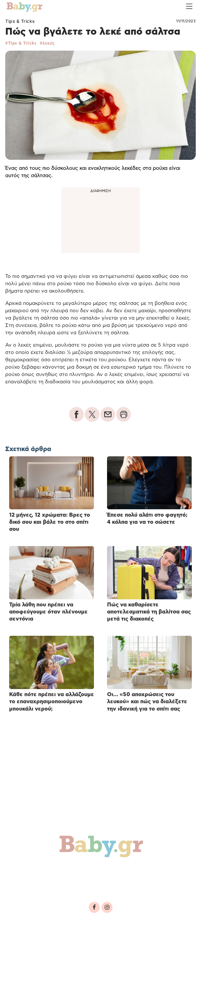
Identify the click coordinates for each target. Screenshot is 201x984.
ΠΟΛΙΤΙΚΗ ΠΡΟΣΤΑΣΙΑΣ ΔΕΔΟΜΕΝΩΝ (104, 942)
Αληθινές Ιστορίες (37, 881)
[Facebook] (94, 907)
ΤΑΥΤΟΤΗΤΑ (21, 942)
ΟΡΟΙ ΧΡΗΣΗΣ (51, 942)
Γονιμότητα (27, 870)
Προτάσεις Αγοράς (135, 881)
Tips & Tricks (20, 21)
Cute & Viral (85, 881)
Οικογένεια (131, 870)
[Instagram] (107, 907)
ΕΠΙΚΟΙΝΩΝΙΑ (157, 942)
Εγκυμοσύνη (67, 870)
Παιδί (100, 870)
